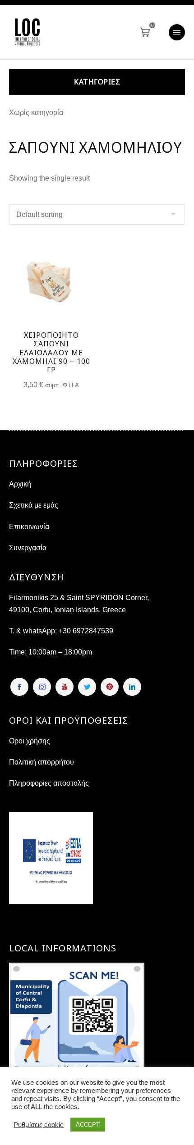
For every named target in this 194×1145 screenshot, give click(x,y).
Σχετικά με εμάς (33, 505)
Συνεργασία (27, 548)
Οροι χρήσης (29, 741)
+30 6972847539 (86, 631)
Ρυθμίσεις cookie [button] (39, 1124)
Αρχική (20, 484)
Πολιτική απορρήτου (41, 762)
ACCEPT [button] (88, 1124)
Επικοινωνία (29, 527)
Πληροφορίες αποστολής (49, 783)
